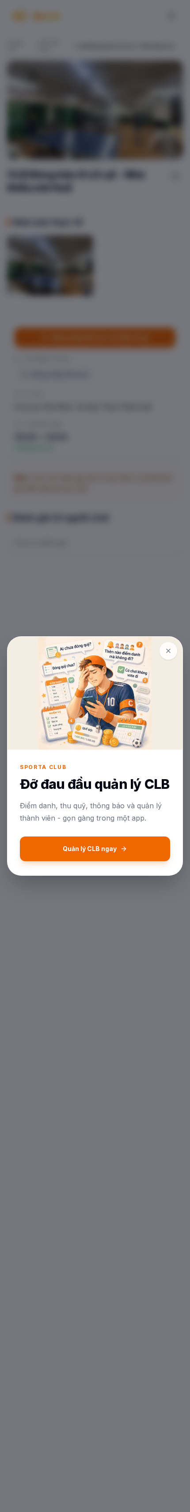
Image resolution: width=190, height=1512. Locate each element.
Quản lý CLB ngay (90, 848)
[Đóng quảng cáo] (168, 651)
